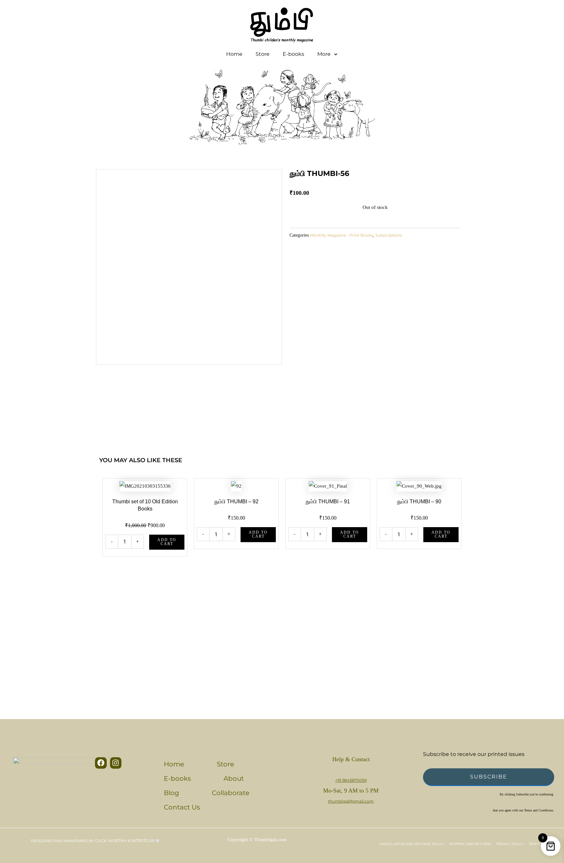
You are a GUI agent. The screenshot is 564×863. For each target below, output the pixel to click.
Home (234, 54)
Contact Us (182, 807)
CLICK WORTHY (111, 840)
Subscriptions (388, 235)
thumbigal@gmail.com (351, 801)
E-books (293, 54)
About (234, 778)
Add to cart (166, 542)
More (324, 54)
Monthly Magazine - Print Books (341, 235)
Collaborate (230, 793)
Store (263, 54)
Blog (171, 793)
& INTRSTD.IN (141, 840)
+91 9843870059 (351, 780)
